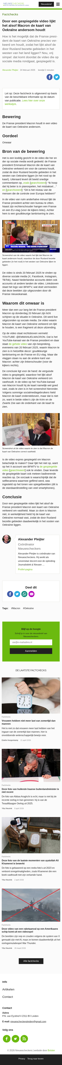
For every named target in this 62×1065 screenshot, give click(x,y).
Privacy (21, 1058)
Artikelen (8, 989)
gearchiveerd (38, 182)
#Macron (15, 608)
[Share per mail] (32, 594)
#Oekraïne (28, 608)
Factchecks (10, 14)
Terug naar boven (35, 1058)
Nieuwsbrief (46, 4)
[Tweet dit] (57, 77)
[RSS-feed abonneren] (24, 1039)
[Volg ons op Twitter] (15, 1039)
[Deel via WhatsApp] (24, 594)
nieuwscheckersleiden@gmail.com (28, 1021)
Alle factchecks (31, 961)
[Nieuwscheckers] (16, 4)
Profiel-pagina (25, 569)
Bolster (51, 1050)
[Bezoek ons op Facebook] (7, 1039)
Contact (7, 996)
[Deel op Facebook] (50, 77)
